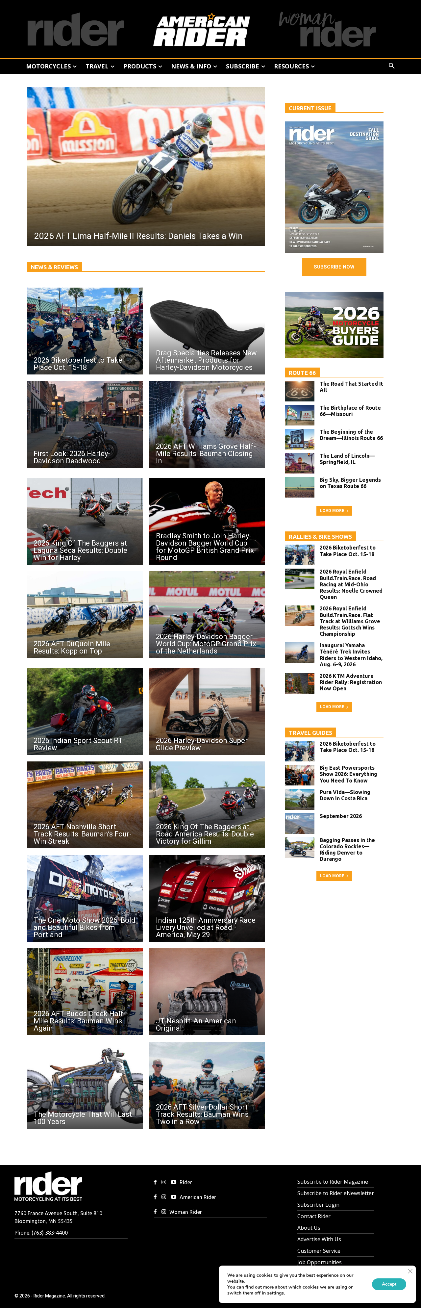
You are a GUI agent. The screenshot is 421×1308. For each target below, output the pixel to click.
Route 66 (302, 373)
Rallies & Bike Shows (320, 536)
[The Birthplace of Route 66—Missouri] (299, 415)
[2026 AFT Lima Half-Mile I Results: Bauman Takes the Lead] (153, 166)
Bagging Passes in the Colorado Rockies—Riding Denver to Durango (347, 849)
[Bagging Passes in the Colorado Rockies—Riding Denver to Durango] (299, 847)
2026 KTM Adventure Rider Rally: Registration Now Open (351, 682)
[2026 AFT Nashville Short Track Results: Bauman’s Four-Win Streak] (85, 804)
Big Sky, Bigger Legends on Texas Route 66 (350, 483)
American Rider (198, 1197)
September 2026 (341, 816)
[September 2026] (299, 823)
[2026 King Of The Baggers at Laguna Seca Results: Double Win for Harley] (85, 521)
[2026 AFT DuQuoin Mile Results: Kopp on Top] (85, 614)
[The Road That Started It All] (299, 391)
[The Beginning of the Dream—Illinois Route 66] (299, 439)
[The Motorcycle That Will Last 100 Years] (85, 1085)
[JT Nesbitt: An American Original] (207, 991)
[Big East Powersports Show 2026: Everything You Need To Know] (299, 775)
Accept (389, 1284)
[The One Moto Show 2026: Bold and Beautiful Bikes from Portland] (85, 898)
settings (275, 1293)
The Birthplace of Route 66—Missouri (350, 411)
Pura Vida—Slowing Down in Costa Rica (345, 795)
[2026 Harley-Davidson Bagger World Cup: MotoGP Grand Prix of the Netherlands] (207, 614)
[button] (392, 66)
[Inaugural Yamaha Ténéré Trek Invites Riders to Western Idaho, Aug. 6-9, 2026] (299, 652)
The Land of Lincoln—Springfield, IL (347, 459)
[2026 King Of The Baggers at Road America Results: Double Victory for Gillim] (207, 804)
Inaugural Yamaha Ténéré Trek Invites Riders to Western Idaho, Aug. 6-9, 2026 (351, 654)
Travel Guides (310, 733)
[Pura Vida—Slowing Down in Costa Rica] (299, 799)
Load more (332, 510)
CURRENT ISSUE (310, 108)
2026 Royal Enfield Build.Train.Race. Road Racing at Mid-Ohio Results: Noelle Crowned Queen (351, 584)
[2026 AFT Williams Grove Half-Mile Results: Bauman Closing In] (207, 424)
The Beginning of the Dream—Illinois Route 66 (351, 435)
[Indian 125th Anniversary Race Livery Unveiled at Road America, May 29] (207, 898)
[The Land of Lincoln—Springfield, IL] (299, 463)
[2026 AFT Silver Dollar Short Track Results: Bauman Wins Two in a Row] (207, 1085)
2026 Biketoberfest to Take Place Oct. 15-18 (348, 551)
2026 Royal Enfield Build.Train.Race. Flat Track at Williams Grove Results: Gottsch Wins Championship (350, 621)
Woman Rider (185, 1212)
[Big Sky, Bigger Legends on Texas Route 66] (299, 487)
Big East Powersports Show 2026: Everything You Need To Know (348, 774)
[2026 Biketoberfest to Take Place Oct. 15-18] (85, 331)
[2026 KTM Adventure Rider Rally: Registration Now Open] (299, 683)
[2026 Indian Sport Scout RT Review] (85, 711)
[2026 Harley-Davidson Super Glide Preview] (207, 711)
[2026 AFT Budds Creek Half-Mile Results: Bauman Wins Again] (85, 991)
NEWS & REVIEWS (54, 267)
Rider (186, 1182)
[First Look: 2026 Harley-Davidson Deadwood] (85, 424)
